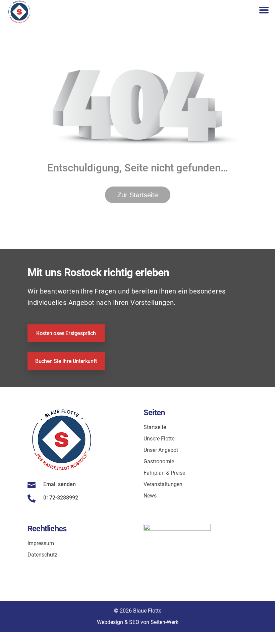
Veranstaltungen (163, 484)
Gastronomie (159, 461)
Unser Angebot (161, 450)
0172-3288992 (60, 497)
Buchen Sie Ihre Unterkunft (66, 361)
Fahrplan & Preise (164, 473)
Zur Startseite (137, 195)
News (150, 495)
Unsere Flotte (159, 438)
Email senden (59, 484)
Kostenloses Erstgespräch (66, 333)
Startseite (155, 427)
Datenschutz (42, 554)
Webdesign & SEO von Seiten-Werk (137, 622)
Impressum (41, 543)
